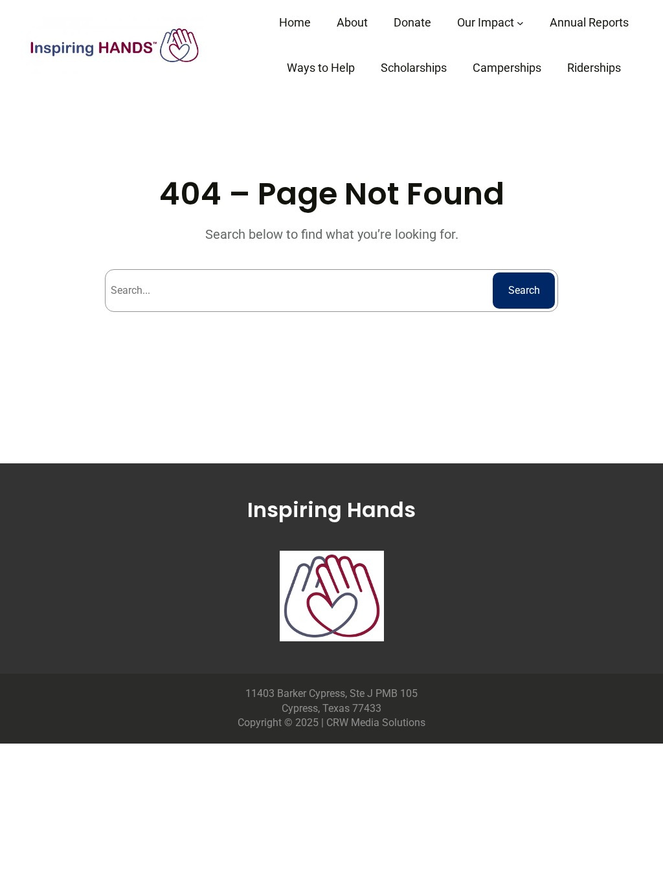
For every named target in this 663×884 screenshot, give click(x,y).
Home (295, 22)
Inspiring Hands (331, 509)
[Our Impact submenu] (520, 23)
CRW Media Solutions (375, 722)
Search (524, 290)
